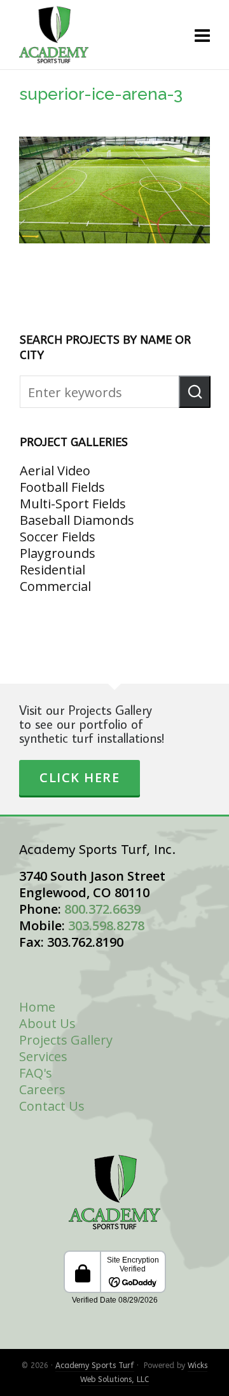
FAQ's (35, 1072)
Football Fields (62, 487)
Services (43, 1056)
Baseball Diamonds (77, 520)
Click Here (79, 777)
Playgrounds (57, 553)
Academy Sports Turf (94, 1365)
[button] (195, 392)
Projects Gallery (66, 1039)
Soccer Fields (57, 536)
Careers (42, 1089)
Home (37, 1006)
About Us (47, 1023)
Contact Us (52, 1106)
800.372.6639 (102, 909)
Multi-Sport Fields (73, 503)
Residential (52, 569)
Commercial (55, 586)
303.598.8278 (106, 925)
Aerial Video (55, 470)
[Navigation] (202, 35)
